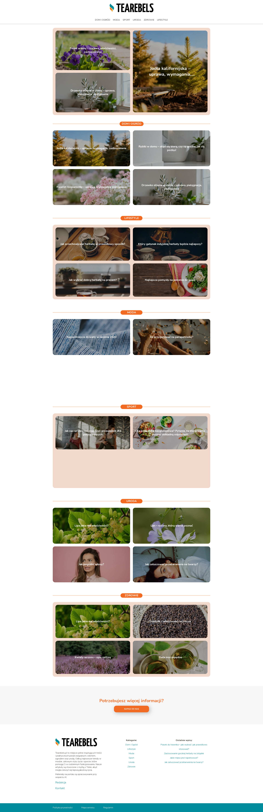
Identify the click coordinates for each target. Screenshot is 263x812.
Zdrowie (149, 19)
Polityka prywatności (63, 807)
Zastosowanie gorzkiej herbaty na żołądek (184, 753)
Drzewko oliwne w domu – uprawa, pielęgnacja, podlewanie (93, 92)
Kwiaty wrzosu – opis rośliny (93, 657)
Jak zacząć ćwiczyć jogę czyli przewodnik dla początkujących (93, 432)
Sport (126, 19)
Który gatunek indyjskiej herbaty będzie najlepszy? (170, 244)
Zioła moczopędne (170, 657)
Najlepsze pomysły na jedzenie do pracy (170, 280)
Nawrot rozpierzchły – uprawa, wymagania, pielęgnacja (91, 187)
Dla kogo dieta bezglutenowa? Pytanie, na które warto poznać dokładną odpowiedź (170, 432)
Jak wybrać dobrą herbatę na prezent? (93, 280)
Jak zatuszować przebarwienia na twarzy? (171, 564)
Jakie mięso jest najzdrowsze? (184, 757)
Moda (116, 19)
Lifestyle (162, 19)
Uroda (137, 19)
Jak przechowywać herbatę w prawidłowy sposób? (92, 244)
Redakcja (60, 782)
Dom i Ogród (102, 19)
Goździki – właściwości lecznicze (170, 621)
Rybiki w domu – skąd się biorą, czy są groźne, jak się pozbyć (171, 148)
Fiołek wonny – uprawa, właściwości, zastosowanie (93, 50)
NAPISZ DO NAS (131, 709)
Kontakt (60, 788)
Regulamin (108, 807)
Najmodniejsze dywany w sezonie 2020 (91, 337)
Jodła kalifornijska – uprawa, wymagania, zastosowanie (170, 71)
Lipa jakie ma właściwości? (91, 525)
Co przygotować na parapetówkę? (171, 337)
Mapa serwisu (88, 807)
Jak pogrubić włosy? (91, 564)
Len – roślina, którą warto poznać (172, 525)
